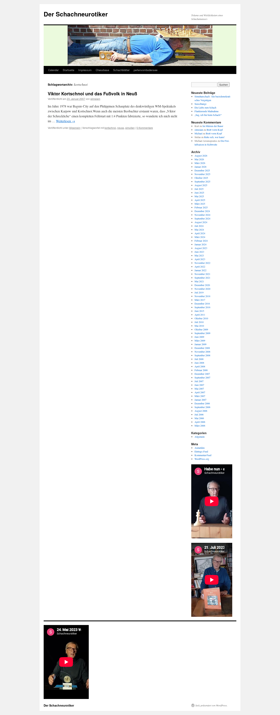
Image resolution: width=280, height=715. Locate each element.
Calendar (53, 70)
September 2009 (202, 333)
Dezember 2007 (202, 373)
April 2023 (200, 259)
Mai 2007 (199, 388)
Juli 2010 (199, 322)
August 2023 (201, 248)
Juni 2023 (199, 251)
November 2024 (202, 214)
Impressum (85, 70)
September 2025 (202, 181)
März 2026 (200, 163)
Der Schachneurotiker (76, 13)
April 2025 (200, 200)
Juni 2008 (199, 362)
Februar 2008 (201, 370)
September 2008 (202, 355)
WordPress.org (202, 458)
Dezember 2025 (202, 170)
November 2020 (202, 288)
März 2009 (200, 340)
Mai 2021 (199, 281)
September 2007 (202, 377)
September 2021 (202, 277)
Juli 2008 (199, 359)
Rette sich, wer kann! (214, 137)
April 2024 (200, 233)
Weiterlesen (65, 121)
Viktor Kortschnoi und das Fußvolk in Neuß (92, 93)
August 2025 (201, 185)
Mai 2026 (199, 159)
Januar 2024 (200, 244)
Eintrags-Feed (201, 451)
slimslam (95, 98)
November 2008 (202, 351)
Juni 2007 (199, 384)
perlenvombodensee (145, 70)
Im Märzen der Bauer (213, 126)
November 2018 (202, 296)
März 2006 (200, 425)
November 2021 (202, 274)
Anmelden (200, 447)
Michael (198, 133)
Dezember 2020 (202, 285)
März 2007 (200, 396)
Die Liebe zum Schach (205, 107)
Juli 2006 (199, 414)
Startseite (68, 70)
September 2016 (202, 307)
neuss (120, 127)
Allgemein (74, 127)
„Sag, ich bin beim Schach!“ (208, 114)
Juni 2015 (199, 311)
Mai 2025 (199, 196)
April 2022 (200, 266)
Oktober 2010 (201, 318)
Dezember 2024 (202, 211)
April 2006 (200, 421)
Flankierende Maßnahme (207, 111)
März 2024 (200, 237)
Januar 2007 (200, 399)
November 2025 (202, 174)
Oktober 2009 (201, 329)
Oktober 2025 (201, 177)
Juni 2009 (199, 336)
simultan (130, 127)
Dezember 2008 (202, 347)
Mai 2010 (199, 325)
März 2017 (200, 299)
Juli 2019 (199, 292)
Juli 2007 (199, 381)
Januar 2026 (200, 166)
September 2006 (202, 407)
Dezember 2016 (202, 303)
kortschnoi (110, 127)
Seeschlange (200, 103)
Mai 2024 (199, 229)
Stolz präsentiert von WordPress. (211, 705)
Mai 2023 (199, 255)
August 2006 (201, 410)
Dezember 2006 (202, 403)
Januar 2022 (200, 270)
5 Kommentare (145, 127)
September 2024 (202, 218)
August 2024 (201, 222)
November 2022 (202, 262)
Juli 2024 (199, 225)
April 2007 (200, 392)
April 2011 (200, 314)
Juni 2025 (199, 192)
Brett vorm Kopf (215, 129)
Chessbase (102, 70)
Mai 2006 (199, 418)
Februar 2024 (201, 240)
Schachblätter (121, 70)
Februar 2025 (201, 207)
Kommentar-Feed (203, 455)
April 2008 (200, 366)
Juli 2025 (199, 188)
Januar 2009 (200, 344)
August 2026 (201, 155)
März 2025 (200, 203)
